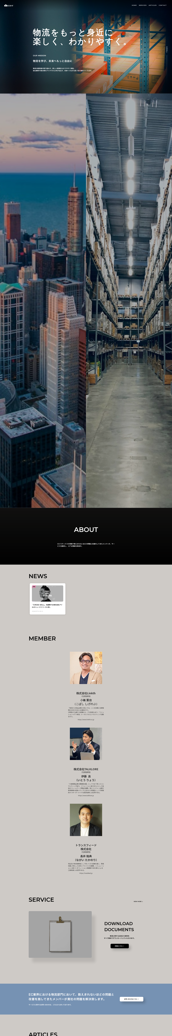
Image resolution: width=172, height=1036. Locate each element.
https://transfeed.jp (85, 873)
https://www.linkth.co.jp (86, 719)
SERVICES (143, 5)
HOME (134, 5)
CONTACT (163, 5)
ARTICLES (153, 5)
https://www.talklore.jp (86, 795)
